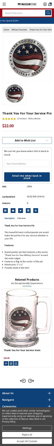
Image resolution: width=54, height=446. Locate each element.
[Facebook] (5, 210)
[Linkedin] (28, 210)
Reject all (27, 434)
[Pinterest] (35, 210)
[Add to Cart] (16, 363)
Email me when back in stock (27, 177)
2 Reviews (21, 218)
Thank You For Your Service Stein (22, 350)
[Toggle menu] (4, 4)
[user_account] (44, 4)
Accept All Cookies (27, 441)
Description (10, 218)
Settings (27, 428)
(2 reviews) (22, 118)
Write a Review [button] (34, 118)
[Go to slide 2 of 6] (31, 381)
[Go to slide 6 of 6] (23, 381)
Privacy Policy (8, 421)
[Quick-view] (6, 363)
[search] (48, 12)
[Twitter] (20, 210)
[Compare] (11, 363)
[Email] (13, 210)
